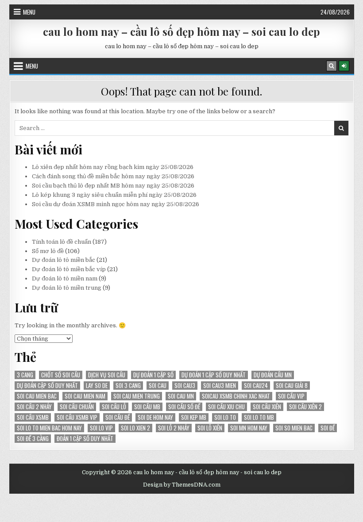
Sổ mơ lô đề (48, 251)
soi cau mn (181, 396)
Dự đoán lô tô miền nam (64, 278)
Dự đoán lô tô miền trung (66, 287)
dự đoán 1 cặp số (153, 375)
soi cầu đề (117, 417)
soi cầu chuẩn (77, 407)
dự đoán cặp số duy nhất (47, 385)
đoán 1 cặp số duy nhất (85, 438)
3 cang (25, 375)
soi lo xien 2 (135, 428)
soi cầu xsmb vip (77, 417)
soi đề (328, 428)
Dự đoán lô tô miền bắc (63, 260)
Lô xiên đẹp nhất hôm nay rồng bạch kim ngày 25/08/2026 (112, 167)
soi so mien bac (294, 428)
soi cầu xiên (267, 407)
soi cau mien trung (136, 396)
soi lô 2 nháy (173, 428)
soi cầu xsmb (33, 417)
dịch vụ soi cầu (106, 375)
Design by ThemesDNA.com (181, 485)
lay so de (97, 385)
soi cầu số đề (184, 407)
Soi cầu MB (147, 407)
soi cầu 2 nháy (34, 407)
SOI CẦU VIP (291, 396)
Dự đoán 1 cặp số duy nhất (214, 375)
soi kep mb (193, 417)
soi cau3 (184, 385)
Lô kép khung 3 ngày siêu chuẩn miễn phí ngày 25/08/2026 (114, 195)
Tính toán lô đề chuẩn (61, 241)
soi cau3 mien (219, 385)
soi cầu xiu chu (226, 407)
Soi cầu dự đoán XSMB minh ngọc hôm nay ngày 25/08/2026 (115, 204)
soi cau (157, 385)
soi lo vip (101, 428)
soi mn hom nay (248, 428)
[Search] (331, 66)
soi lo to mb (259, 417)
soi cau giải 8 (292, 385)
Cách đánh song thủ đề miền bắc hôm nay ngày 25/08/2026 (113, 176)
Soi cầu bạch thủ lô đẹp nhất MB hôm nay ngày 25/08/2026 (113, 185)
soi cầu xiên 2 (305, 407)
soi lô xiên (209, 428)
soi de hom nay (155, 417)
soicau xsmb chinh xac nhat (236, 396)
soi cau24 (256, 385)
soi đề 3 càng (33, 438)
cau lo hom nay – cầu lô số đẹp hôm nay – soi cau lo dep (181, 31)
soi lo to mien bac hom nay (49, 428)
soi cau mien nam (85, 396)
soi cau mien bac (37, 396)
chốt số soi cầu (60, 375)
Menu (29, 12)
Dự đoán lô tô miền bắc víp (69, 269)
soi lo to (225, 417)
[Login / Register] (344, 66)
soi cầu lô (114, 407)
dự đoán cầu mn (273, 375)
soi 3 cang (128, 385)
